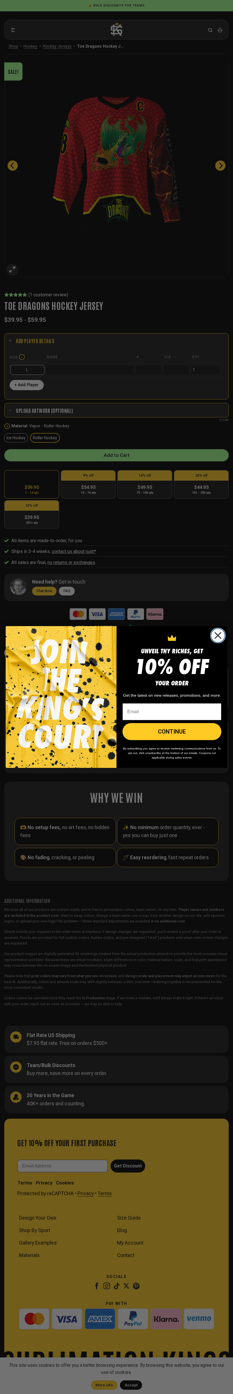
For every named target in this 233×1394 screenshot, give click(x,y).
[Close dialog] (218, 635)
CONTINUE (172, 731)
